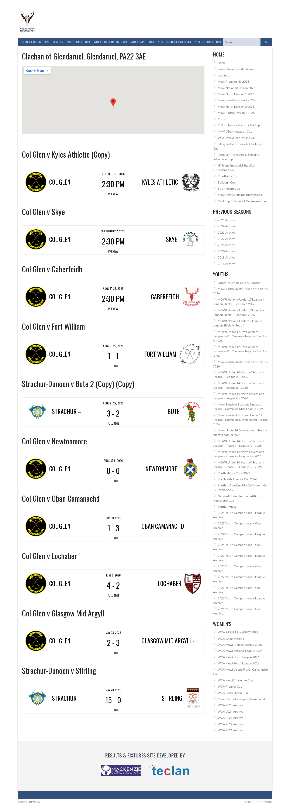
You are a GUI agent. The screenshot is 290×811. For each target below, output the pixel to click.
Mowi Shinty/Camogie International (241, 699)
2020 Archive (226, 251)
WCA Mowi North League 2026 (238, 657)
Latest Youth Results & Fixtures (239, 282)
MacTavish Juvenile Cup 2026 (237, 479)
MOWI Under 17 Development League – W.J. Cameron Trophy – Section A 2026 (240, 336)
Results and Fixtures (35, 42)
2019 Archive (226, 257)
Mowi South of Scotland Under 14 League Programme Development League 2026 (240, 419)
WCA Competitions (231, 638)
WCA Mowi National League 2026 (240, 651)
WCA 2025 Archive (230, 705)
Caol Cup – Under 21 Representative (242, 201)
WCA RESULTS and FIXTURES (110, 42)
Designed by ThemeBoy (258, 802)
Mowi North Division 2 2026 (236, 106)
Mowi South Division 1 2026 (236, 100)
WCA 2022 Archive (230, 724)
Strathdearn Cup (229, 188)
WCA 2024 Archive (230, 711)
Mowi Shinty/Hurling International (240, 194)
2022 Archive (226, 238)
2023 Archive (226, 232)
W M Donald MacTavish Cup (236, 138)
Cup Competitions (78, 42)
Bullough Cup (227, 182)
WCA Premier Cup (230, 686)
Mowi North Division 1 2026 (236, 94)
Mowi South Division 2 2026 (236, 112)
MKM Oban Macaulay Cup (235, 131)
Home (222, 63)
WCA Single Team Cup (233, 693)
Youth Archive (227, 507)
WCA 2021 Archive (230, 730)
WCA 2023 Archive (230, 717)
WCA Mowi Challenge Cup (235, 680)
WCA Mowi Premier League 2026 (240, 644)
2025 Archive (226, 220)
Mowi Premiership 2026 (233, 81)
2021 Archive (226, 245)
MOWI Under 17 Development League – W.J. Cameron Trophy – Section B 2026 (240, 351)
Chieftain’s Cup (228, 176)
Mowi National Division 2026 (236, 88)
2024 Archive (226, 226)
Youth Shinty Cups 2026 (234, 473)
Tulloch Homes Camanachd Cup (239, 125)
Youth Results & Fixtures (174, 42)
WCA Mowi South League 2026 (238, 663)
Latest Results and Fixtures (236, 69)
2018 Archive (226, 264)
